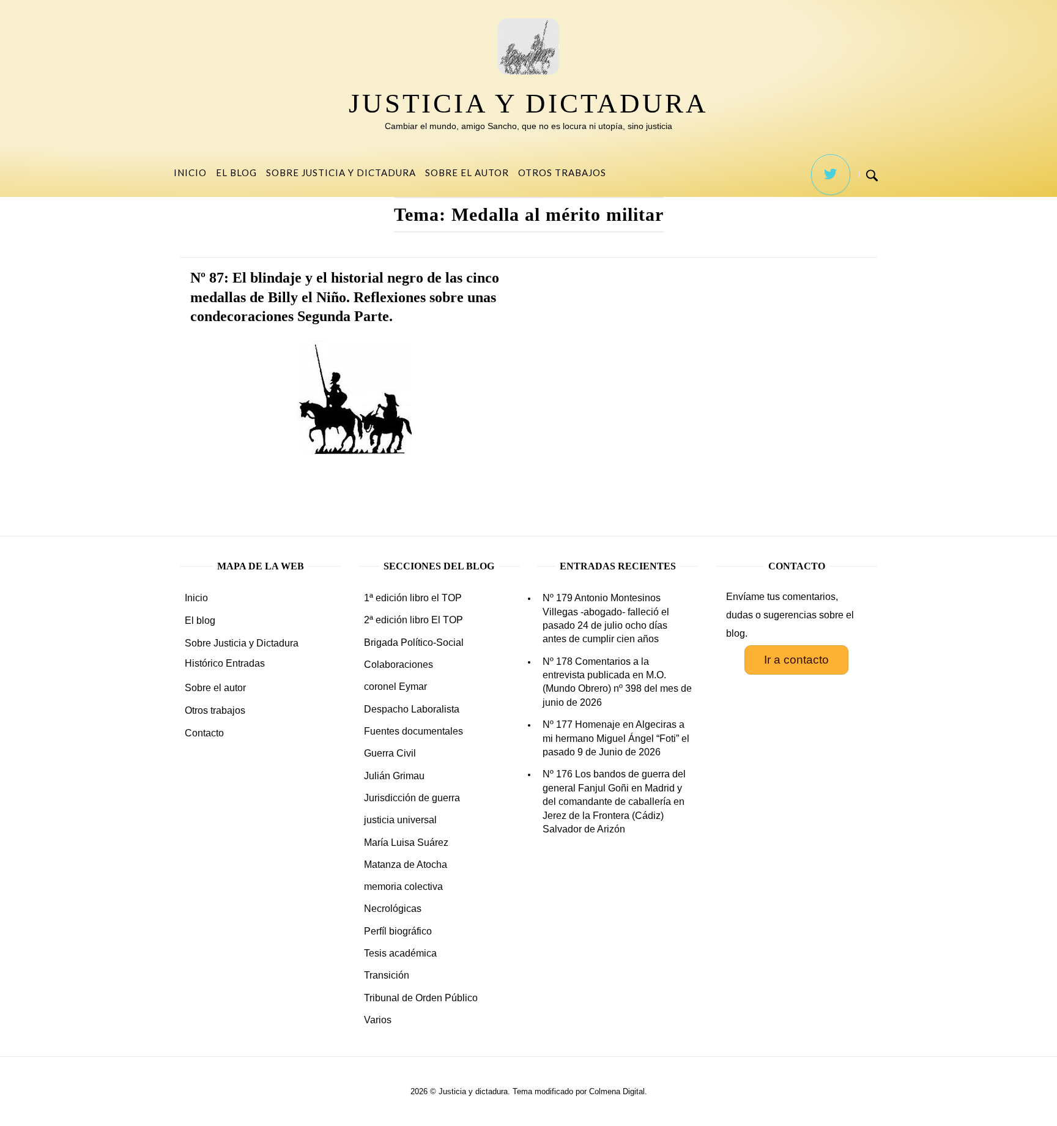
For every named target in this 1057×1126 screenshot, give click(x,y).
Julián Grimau (394, 776)
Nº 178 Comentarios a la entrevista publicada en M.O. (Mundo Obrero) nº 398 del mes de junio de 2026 (617, 682)
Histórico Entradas (225, 663)
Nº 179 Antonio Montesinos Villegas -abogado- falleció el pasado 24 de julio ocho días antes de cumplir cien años (606, 618)
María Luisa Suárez (406, 842)
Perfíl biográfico (398, 931)
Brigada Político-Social (414, 642)
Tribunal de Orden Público (421, 998)
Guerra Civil (390, 753)
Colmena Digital (617, 1091)
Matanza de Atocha (405, 864)
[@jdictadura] (830, 174)
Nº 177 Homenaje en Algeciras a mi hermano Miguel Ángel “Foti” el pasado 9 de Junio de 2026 (616, 738)
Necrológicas (392, 908)
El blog (236, 172)
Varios (377, 1020)
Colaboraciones (398, 664)
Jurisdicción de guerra (412, 798)
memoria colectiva (403, 886)
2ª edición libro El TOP (413, 620)
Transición (386, 975)
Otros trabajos (562, 172)
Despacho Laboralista (411, 709)
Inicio (190, 172)
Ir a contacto (796, 659)
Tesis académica (400, 953)
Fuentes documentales (413, 731)
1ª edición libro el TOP (413, 598)
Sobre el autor (467, 172)
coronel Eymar (395, 686)
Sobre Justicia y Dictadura (341, 172)
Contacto (204, 733)
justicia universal (400, 820)
